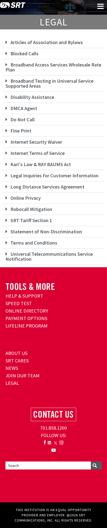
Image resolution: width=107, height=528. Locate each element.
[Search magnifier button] (96, 465)
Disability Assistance (32, 97)
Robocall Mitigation (31, 209)
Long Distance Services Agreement (47, 187)
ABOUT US (16, 353)
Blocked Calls (24, 53)
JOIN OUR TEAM (22, 375)
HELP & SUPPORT (24, 296)
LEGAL (12, 383)
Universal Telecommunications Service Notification (49, 256)
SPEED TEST (18, 303)
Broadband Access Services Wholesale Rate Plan (53, 67)
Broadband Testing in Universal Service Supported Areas (49, 83)
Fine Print (20, 131)
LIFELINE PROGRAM (26, 326)
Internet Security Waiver (36, 142)
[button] (53, 42)
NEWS (11, 368)
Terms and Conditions (33, 243)
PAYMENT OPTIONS (26, 318)
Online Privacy (25, 198)
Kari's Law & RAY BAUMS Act (40, 164)
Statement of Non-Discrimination (46, 231)
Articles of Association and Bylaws (46, 42)
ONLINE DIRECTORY (26, 311)
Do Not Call (22, 119)
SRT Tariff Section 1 (31, 220)
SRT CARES (17, 360)
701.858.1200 (53, 428)
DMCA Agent (23, 108)
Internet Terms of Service (37, 153)
